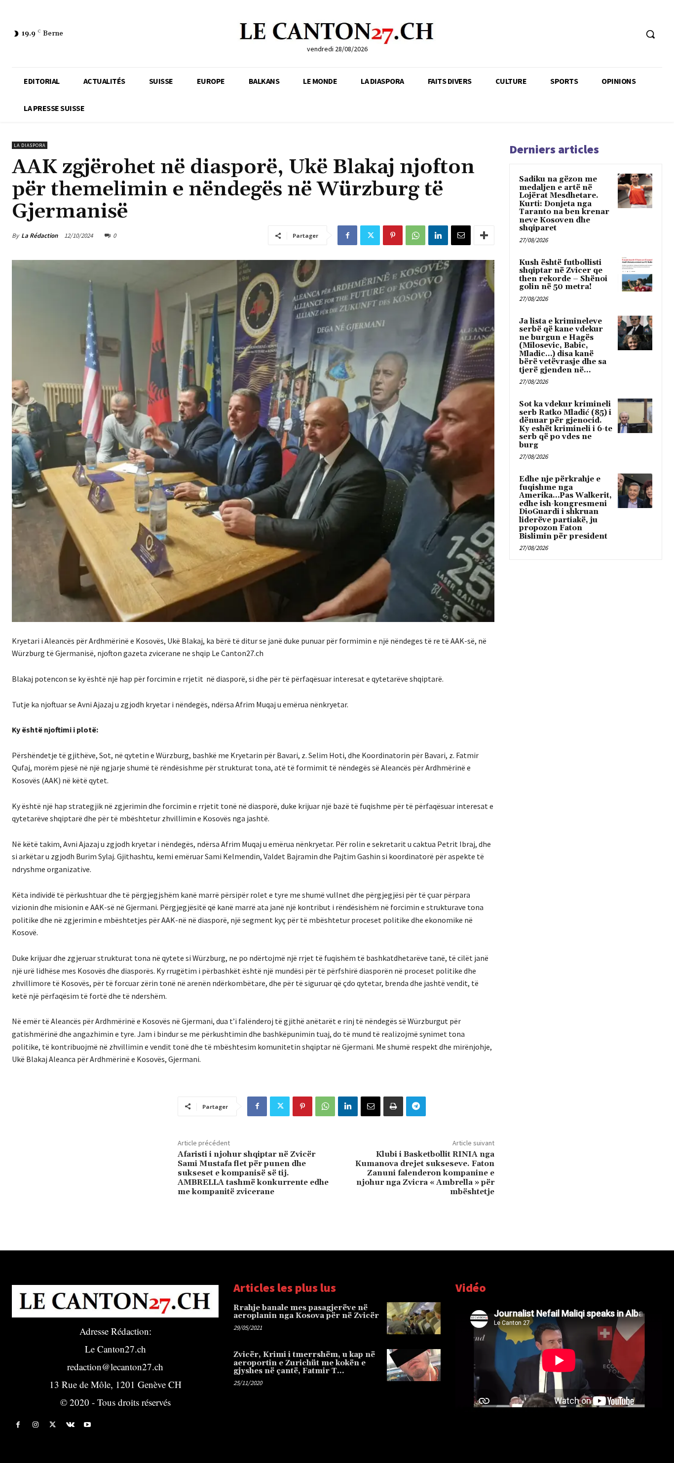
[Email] (461, 235)
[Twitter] (370, 235)
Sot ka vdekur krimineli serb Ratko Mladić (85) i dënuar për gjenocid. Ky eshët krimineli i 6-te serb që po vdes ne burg (565, 425)
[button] (650, 34)
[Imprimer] (393, 1106)
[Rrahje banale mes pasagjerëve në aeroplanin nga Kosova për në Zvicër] (414, 1318)
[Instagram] (35, 1425)
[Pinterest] (393, 235)
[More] (484, 235)
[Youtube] (87, 1425)
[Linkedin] (438, 235)
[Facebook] (347, 235)
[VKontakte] (70, 1425)
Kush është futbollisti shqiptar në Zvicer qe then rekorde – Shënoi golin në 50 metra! (563, 275)
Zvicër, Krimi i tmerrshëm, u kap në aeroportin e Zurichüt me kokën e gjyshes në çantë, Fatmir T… (304, 1363)
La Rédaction (39, 235)
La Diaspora (29, 145)
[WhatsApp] (415, 235)
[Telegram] (416, 1106)
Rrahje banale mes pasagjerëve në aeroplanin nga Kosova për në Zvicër (306, 1312)
